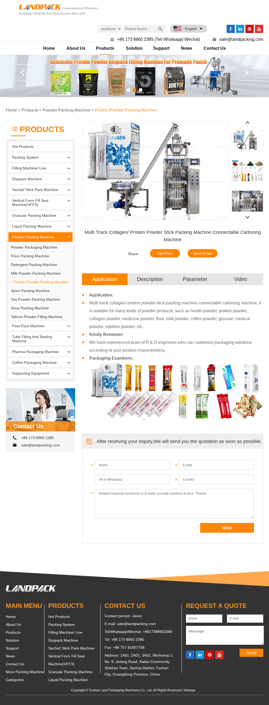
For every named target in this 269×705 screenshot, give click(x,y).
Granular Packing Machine (34, 215)
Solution (134, 48)
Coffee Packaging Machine (34, 362)
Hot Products (23, 146)
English (191, 29)
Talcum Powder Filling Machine (37, 317)
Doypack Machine (27, 179)
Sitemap (189, 690)
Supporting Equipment (30, 373)
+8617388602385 (157, 632)
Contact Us (215, 48)
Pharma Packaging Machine (35, 352)
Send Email (202, 253)
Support (161, 48)
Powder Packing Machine (66, 110)
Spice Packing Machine (30, 291)
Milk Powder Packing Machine (36, 273)
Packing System (25, 157)
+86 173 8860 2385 (37, 438)
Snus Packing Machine (30, 308)
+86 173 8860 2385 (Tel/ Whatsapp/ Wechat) (158, 39)
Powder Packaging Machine (34, 247)
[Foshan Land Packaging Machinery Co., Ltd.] (31, 590)
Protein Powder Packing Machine (126, 110)
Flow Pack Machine (28, 326)
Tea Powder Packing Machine (35, 299)
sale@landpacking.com (241, 39)
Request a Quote (216, 605)
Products (105, 48)
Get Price (165, 253)
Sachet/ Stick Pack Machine (35, 190)
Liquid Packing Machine (31, 226)
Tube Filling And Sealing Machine (32, 339)
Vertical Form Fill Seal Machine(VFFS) (30, 202)
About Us (75, 48)
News (186, 48)
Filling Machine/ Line (29, 168)
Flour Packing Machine (30, 256)
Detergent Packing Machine (34, 265)
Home (49, 48)
